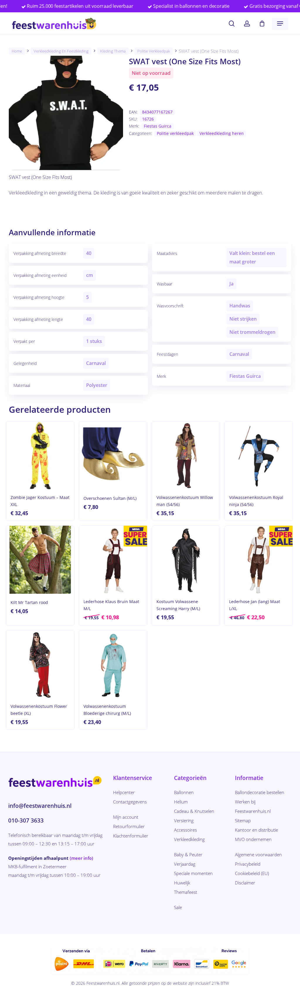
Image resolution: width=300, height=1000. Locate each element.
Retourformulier (129, 826)
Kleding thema (113, 51)
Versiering (184, 820)
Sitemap (243, 820)
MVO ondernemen (253, 839)
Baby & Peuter (188, 854)
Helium (181, 802)
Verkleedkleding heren (222, 133)
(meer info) (81, 858)
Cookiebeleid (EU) (252, 873)
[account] (246, 24)
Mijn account (125, 817)
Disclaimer (245, 883)
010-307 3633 (26, 820)
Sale (178, 907)
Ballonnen (184, 792)
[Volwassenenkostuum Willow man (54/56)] (186, 456)
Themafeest (185, 892)
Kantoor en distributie (256, 830)
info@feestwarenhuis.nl (39, 806)
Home (17, 51)
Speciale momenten (193, 873)
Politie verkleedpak (153, 51)
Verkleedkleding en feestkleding (61, 51)
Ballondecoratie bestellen (259, 792)
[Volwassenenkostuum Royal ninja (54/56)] (259, 456)
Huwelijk (182, 883)
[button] (280, 23)
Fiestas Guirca (157, 126)
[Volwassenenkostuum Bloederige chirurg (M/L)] (113, 664)
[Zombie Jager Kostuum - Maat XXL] (40, 456)
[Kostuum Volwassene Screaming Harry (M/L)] (186, 560)
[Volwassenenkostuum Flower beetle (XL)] (40, 664)
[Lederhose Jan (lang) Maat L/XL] (259, 560)
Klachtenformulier (130, 836)
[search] (231, 24)
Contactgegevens (130, 802)
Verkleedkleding (189, 839)
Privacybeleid (247, 864)
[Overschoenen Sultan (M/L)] (113, 456)
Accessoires (185, 830)
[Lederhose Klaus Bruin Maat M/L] (113, 560)
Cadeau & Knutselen (194, 811)
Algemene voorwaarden (258, 854)
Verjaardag (184, 864)
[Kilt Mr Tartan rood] (40, 560)
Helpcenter (124, 792)
